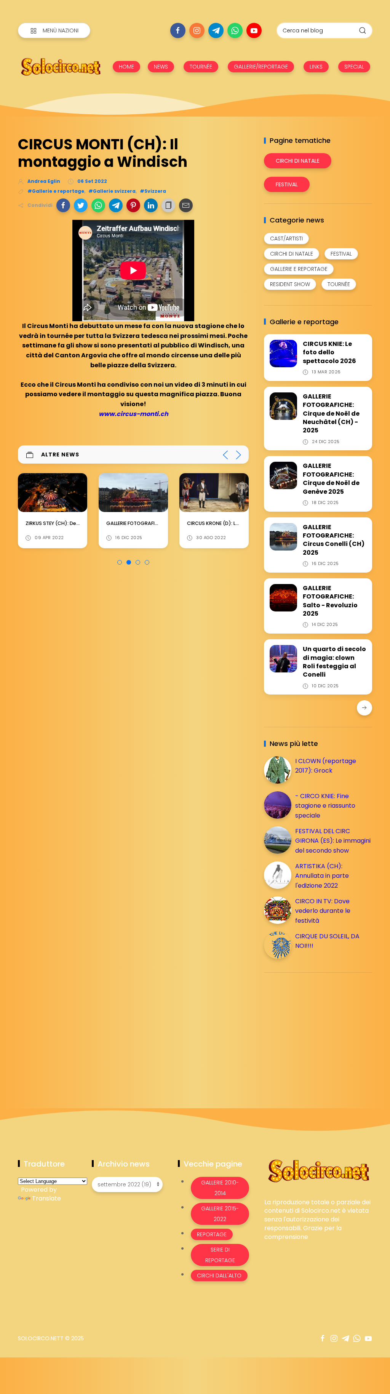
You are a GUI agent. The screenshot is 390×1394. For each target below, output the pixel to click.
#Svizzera (153, 191)
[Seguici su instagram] (197, 30)
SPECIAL (354, 66)
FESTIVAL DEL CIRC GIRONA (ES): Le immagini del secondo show (333, 841)
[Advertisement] (321, 1031)
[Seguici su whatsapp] (235, 30)
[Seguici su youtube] (254, 30)
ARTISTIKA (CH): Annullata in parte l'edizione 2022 (322, 876)
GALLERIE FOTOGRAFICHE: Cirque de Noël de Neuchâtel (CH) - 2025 (331, 413)
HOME (126, 66)
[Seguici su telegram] (216, 30)
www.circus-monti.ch (133, 414)
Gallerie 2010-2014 (220, 1188)
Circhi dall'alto (219, 1275)
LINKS (316, 66)
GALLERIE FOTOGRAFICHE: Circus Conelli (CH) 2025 (333, 540)
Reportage (212, 1234)
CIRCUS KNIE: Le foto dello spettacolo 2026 (329, 352)
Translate (46, 1198)
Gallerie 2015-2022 (220, 1214)
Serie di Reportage (220, 1255)
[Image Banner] (318, 1170)
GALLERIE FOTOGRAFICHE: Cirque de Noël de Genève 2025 (331, 478)
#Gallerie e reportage (55, 191)
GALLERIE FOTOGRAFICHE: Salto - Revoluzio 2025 (330, 601)
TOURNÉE (201, 66)
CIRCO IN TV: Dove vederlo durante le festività (322, 911)
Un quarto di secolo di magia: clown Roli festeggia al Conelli (334, 662)
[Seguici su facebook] (177, 30)
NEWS (161, 66)
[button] (63, 205)
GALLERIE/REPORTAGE (261, 66)
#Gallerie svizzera (112, 191)
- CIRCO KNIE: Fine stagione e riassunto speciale (325, 806)
